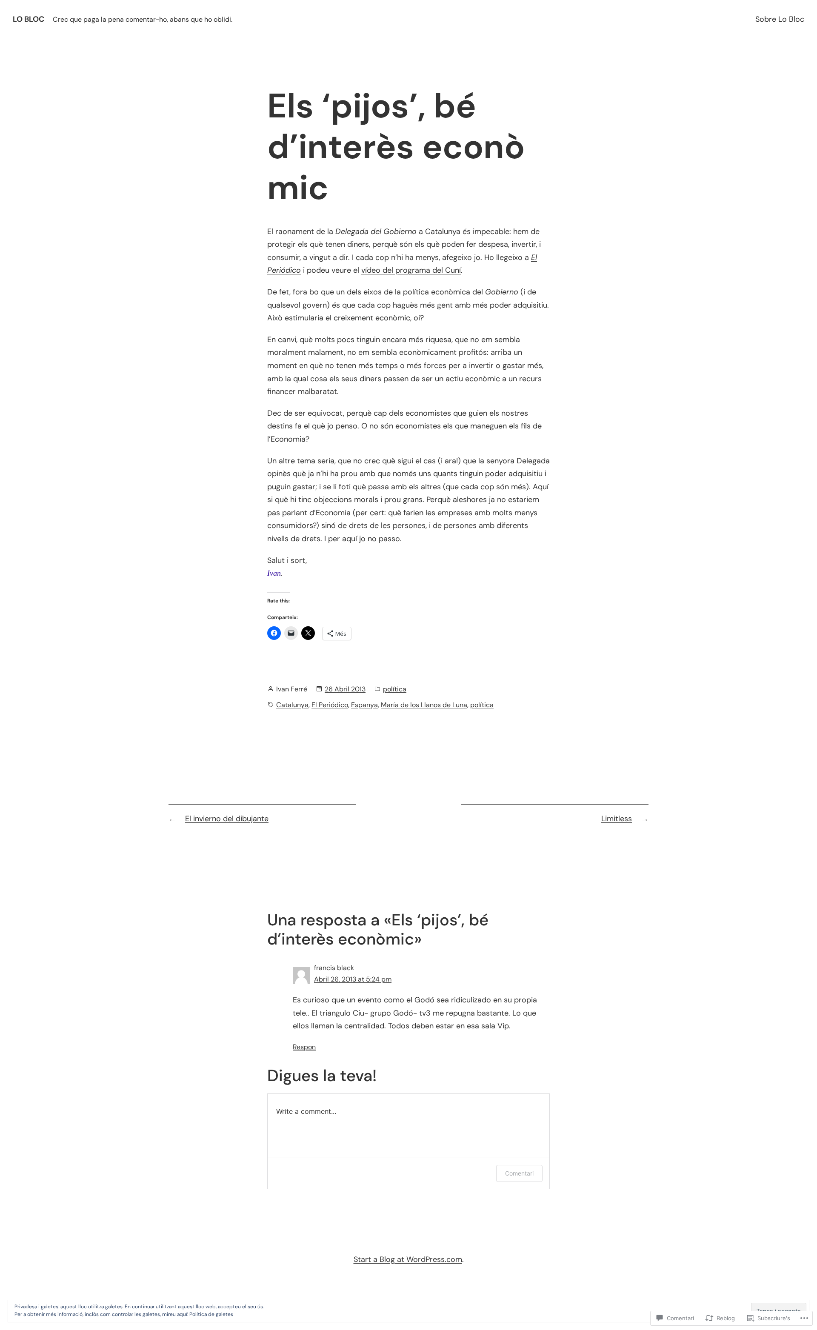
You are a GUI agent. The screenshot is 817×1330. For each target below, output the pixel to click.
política (394, 689)
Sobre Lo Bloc (779, 19)
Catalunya (292, 704)
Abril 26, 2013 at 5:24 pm (352, 979)
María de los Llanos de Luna (424, 704)
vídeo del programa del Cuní (411, 270)
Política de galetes (211, 1314)
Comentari (519, 1173)
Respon (304, 1046)
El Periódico (329, 704)
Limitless (616, 818)
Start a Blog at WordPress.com (408, 1259)
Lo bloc (28, 19)
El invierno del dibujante (227, 818)
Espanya (364, 704)
